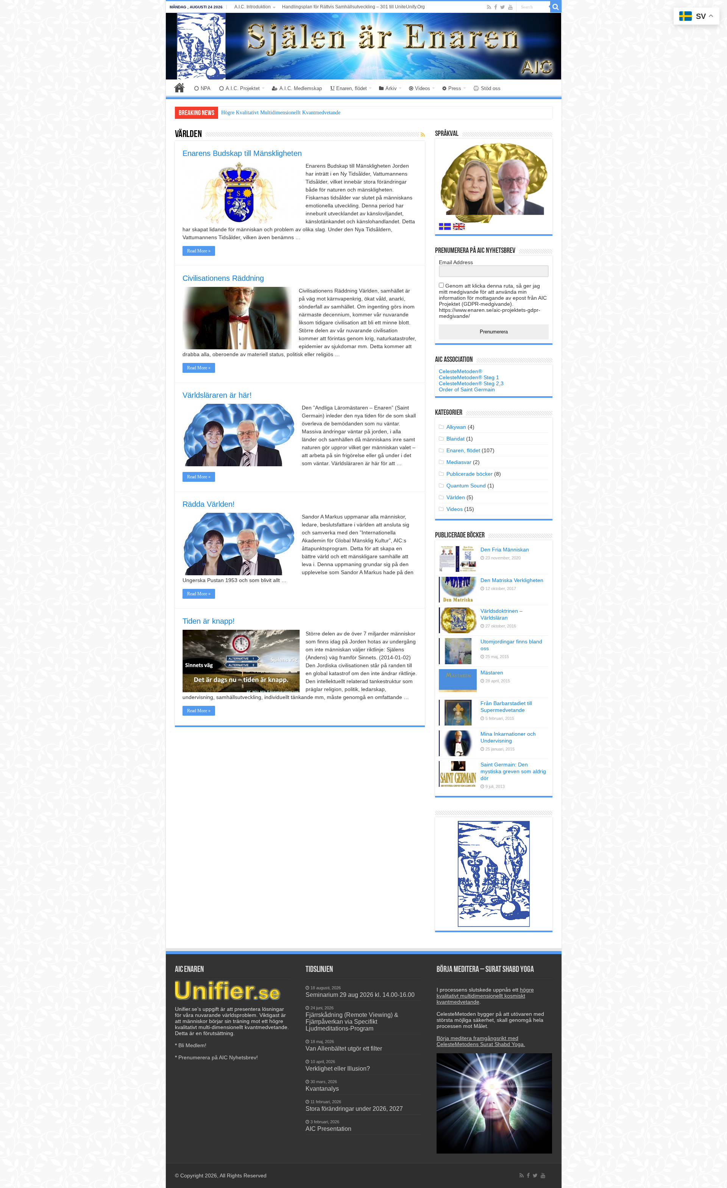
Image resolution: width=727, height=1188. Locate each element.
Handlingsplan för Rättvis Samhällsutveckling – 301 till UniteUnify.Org (353, 6)
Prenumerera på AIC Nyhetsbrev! (218, 1057)
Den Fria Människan (505, 550)
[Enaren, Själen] (364, 46)
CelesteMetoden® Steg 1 (469, 377)
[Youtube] (510, 7)
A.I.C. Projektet (243, 88)
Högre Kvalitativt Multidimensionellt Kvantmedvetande (280, 112)
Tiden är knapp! (209, 621)
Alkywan (456, 427)
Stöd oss (491, 88)
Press (454, 88)
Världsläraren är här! (217, 395)
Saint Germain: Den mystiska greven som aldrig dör (513, 771)
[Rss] (489, 7)
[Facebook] (495, 7)
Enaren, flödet (351, 88)
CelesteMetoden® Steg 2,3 (471, 383)
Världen (455, 497)
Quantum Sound (466, 486)
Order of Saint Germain (467, 389)
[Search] (556, 6)
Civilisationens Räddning (223, 278)
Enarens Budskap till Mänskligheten (242, 153)
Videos (422, 88)
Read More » (199, 251)
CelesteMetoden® (460, 371)
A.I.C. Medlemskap (300, 88)
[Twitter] (502, 7)
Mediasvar (458, 462)
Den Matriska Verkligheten (512, 580)
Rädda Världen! (209, 504)
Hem (179, 87)
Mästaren (492, 673)
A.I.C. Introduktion (252, 6)
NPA (206, 88)
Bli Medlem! (192, 1045)
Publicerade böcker (469, 474)
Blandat (455, 439)
